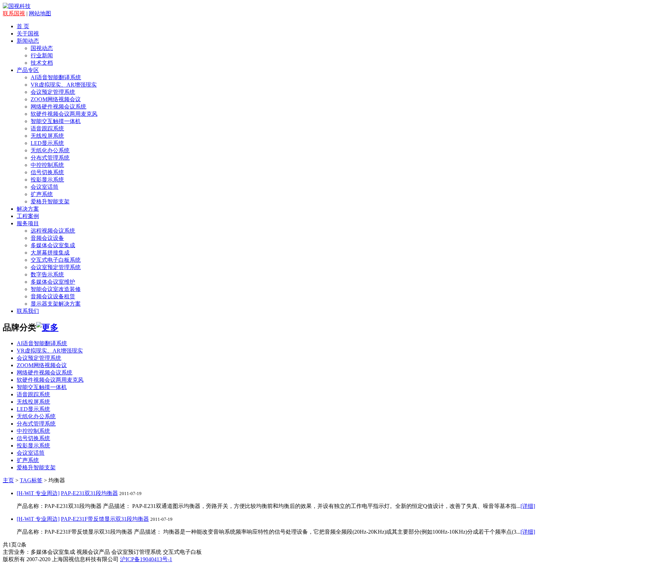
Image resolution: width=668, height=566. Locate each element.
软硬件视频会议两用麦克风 (64, 114)
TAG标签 (31, 480)
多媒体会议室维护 (53, 282)
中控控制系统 (47, 165)
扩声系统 (42, 194)
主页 (8, 480)
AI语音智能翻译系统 (56, 77)
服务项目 (28, 223)
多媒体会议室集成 (53, 245)
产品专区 (28, 70)
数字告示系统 (47, 274)
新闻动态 (28, 41)
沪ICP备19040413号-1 (146, 559)
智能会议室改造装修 (56, 289)
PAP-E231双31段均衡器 (89, 493)
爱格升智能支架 (50, 201)
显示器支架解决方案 (56, 304)
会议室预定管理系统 (56, 267)
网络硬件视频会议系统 (58, 107)
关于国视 (28, 34)
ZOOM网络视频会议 (56, 99)
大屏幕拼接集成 (50, 253)
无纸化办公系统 (50, 150)
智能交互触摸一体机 (56, 121)
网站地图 (40, 13)
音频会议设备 (47, 238)
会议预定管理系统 (53, 92)
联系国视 (14, 13)
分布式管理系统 (50, 158)
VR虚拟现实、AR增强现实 (64, 85)
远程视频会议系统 (53, 231)
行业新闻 (42, 55)
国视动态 (42, 48)
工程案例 (28, 216)
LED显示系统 (47, 143)
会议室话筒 (44, 187)
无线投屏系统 (47, 136)
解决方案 (28, 209)
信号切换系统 (47, 172)
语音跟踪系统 (47, 128)
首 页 (23, 26)
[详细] (527, 506)
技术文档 (42, 63)
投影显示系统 (47, 180)
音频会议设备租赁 (53, 296)
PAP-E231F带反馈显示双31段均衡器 (105, 519)
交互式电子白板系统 (56, 260)
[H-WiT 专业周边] (38, 493)
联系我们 (28, 311)
